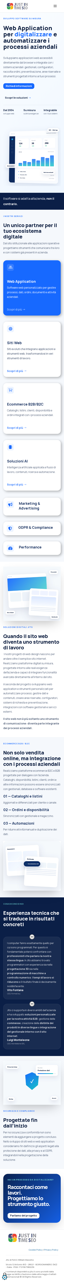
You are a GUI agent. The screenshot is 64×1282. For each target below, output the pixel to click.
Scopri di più (14, 309)
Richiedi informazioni (19, 86)
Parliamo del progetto (23, 1215)
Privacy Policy (51, 1249)
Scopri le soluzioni (16, 97)
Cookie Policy (36, 1249)
